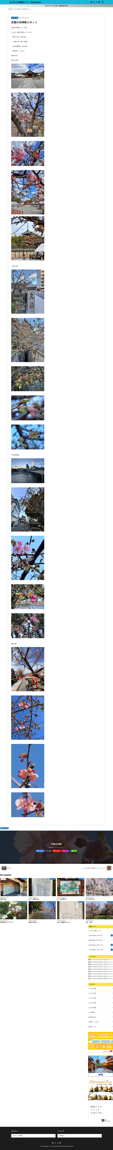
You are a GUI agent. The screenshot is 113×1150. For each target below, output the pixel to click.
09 (106, 959)
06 (101, 959)
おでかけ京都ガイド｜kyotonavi (25, 2)
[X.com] (94, 2)
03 (96, 959)
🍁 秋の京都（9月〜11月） (96, 945)
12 (111, 959)
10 (108, 959)
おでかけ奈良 (92, 1003)
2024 (89, 962)
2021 (89, 969)
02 (94, 959)
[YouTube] (57, 851)
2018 (89, 976)
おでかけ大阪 (92, 998)
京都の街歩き (92, 1017)
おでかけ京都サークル (95, 930)
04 (97, 959)
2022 (89, 967)
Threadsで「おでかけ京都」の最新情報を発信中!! (56, 5)
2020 (89, 971)
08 (104, 959)
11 (110, 959)
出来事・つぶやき (94, 1022)
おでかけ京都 (15, 18)
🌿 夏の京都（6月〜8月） (96, 940)
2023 (89, 964)
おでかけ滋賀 (92, 1007)
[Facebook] (91, 2)
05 (99, 959)
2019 (89, 974)
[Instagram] (96, 2)
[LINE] (99, 2)
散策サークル (92, 1026)
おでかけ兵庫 (92, 993)
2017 (89, 978)
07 (103, 959)
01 (92, 959)
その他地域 (92, 1012)
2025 (89, 959)
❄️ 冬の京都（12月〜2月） (96, 950)
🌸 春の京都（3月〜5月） (96, 935)
